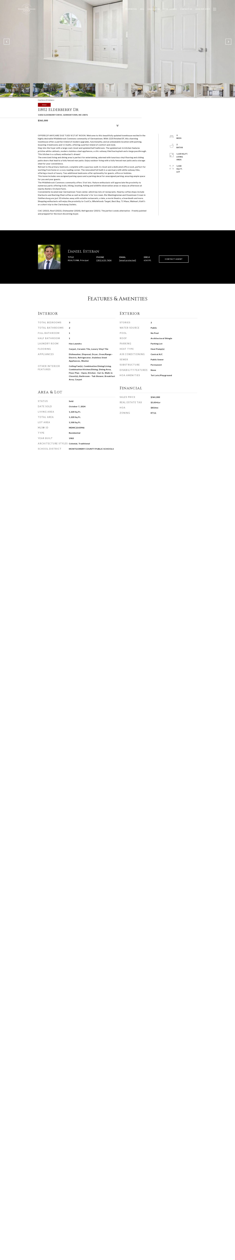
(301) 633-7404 (104, 260)
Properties (131, 9)
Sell (142, 9)
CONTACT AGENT (174, 259)
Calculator (154, 9)
